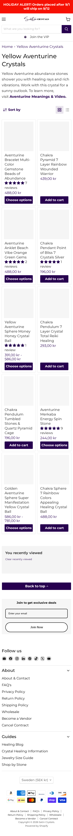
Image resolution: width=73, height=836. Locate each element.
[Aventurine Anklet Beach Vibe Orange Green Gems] (18, 224)
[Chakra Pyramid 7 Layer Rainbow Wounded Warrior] (54, 136)
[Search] (66, 29)
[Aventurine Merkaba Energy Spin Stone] (54, 391)
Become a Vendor (17, 718)
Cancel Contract (15, 725)
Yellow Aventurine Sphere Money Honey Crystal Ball (17, 331)
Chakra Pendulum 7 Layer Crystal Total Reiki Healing (51, 331)
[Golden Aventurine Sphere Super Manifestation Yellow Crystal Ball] (18, 469)
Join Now (36, 627)
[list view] (67, 110)
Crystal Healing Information (25, 751)
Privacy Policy (13, 692)
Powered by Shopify (36, 825)
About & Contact (16, 678)
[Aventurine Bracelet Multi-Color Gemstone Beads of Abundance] (18, 136)
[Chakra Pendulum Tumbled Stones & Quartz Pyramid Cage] (18, 391)
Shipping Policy (15, 705)
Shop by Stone (14, 765)
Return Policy (13, 698)
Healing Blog (12, 744)
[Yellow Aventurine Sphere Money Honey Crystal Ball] (18, 303)
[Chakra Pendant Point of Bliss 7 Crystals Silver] (54, 224)
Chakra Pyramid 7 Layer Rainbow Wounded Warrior (53, 164)
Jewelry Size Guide (17, 758)
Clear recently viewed (18, 559)
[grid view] (59, 110)
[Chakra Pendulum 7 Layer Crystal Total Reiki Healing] (54, 303)
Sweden (35, 780)
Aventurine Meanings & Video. (38, 96)
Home (7, 47)
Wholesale (10, 712)
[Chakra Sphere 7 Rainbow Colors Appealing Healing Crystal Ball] (54, 469)
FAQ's (6, 685)
